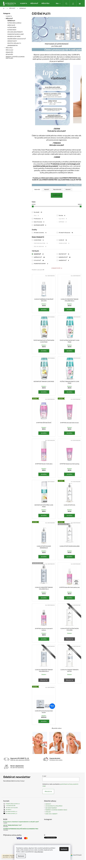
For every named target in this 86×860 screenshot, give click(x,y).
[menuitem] (23, 3)
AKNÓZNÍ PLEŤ (64, 260)
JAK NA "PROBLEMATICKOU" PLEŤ (12, 825)
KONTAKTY (48, 804)
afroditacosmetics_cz (11, 811)
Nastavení (21, 856)
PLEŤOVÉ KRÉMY (11, 27)
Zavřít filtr (56, 195)
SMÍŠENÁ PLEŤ (39, 257)
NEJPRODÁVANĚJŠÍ (40, 225)
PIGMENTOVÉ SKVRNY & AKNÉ (15, 34)
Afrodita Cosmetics (40, 232)
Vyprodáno (63, 218)
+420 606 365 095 (10, 805)
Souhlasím (64, 849)
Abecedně (68, 189)
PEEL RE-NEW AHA (40, 246)
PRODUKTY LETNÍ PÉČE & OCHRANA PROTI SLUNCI (15, 57)
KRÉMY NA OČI (11, 25)
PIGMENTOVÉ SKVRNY (41, 263)
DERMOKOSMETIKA (12, 45)
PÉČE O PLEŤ (9, 18)
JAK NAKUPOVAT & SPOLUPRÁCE (53, 806)
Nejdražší (46, 189)
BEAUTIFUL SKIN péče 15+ (14, 43)
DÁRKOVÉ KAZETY (12, 41)
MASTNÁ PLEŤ (64, 254)
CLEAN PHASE (39, 240)
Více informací (38, 851)
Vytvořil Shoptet (77, 855)
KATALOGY (48, 811)
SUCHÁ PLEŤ (39, 254)
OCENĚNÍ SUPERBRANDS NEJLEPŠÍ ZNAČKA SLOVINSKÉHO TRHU (20, 828)
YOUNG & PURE (64, 243)
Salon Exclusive (39, 221)
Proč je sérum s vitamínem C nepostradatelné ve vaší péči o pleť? (21, 821)
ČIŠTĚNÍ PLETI (11, 20)
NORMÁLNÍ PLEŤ (64, 257)
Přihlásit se (69, 639)
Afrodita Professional (66, 232)
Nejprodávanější (57, 189)
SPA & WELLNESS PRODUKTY (15, 32)
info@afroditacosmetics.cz (13, 803)
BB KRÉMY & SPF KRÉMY (13, 36)
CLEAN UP (63, 240)
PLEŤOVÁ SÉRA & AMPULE (14, 23)
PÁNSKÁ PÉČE (9, 52)
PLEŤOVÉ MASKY (11, 29)
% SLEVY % (9, 16)
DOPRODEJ (62, 221)
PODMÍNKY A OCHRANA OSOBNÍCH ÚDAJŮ (56, 810)
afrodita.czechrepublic (12, 807)
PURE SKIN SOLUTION (40, 243)
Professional (38, 218)
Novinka (62, 215)
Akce (36, 215)
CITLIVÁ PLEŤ (39, 260)
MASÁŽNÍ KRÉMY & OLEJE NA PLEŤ (16, 38)
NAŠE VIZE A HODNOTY (51, 813)
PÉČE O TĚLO (9, 47)
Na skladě (38, 212)
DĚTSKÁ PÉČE (9, 54)
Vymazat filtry (55, 268)
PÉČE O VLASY (9, 50)
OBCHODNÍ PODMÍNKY (51, 808)
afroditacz (8, 809)
